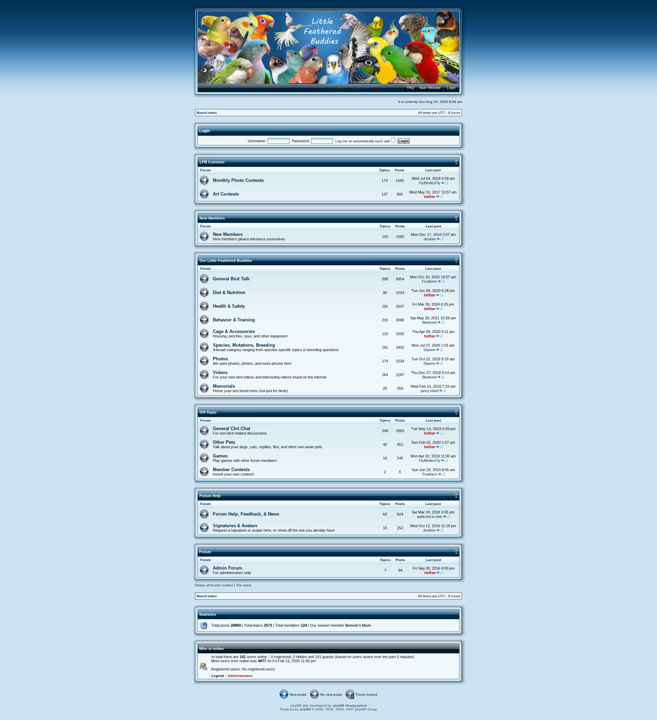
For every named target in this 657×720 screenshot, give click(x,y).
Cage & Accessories (234, 331)
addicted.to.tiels (429, 517)
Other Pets (224, 442)
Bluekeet (429, 322)
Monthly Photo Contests (238, 180)
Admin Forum (227, 568)
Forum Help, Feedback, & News (246, 514)
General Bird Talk (231, 278)
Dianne (429, 350)
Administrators (240, 676)
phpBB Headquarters (350, 705)
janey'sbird (429, 391)
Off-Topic (208, 412)
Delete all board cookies (214, 585)
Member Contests (231, 469)
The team (243, 585)
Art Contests (226, 194)
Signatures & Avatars (235, 525)
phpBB (305, 709)
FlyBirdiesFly (429, 183)
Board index (207, 113)
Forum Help (210, 496)
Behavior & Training (234, 319)
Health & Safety (229, 306)
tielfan (429, 197)
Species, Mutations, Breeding (244, 345)
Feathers (429, 281)
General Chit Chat (231, 428)
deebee (430, 239)
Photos (220, 358)
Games (220, 455)
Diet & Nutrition (229, 292)
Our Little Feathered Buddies (225, 260)
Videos (220, 372)
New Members (212, 218)
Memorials (224, 386)
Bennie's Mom (358, 625)
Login (204, 131)
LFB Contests (211, 162)
